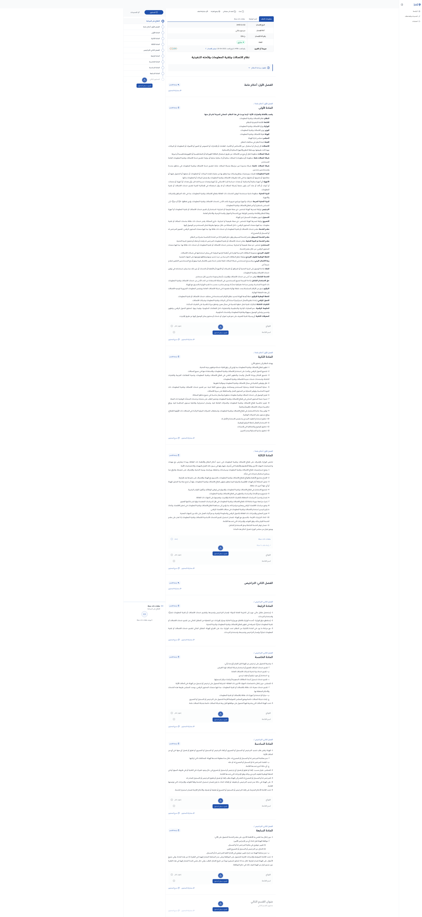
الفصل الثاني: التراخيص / (263, 602)
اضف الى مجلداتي (228, 11)
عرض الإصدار (211, 49)
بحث (240, 11)
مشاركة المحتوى (173, 90)
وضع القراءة (214, 11)
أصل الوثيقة (253, 19)
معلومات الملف (266, 19)
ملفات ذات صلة (239, 19)
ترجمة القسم (173, 85)
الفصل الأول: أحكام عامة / (263, 103)
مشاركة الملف (201, 11)
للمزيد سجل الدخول (220, 333)
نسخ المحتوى (172, 339)
